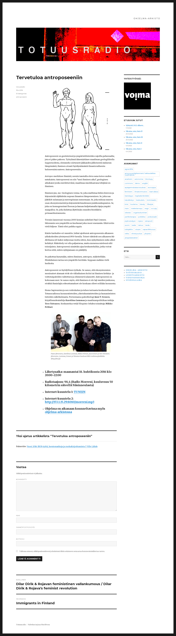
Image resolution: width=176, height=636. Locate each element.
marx (127, 208)
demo (137, 183)
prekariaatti (152, 217)
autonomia (139, 179)
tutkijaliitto (129, 229)
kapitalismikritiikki (142, 196)
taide (134, 225)
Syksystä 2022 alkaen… (135, 125)
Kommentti (21, 479)
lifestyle (150, 204)
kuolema (134, 204)
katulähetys (129, 200)
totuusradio (20, 87)
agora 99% (129, 169)
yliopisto (147, 234)
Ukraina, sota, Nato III (134, 137)
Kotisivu (20, 539)
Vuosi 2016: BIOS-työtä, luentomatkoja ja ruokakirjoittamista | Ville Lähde (62, 446)
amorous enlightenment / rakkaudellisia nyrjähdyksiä (140, 174)
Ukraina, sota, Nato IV (134, 131)
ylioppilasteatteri (131, 238)
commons (129, 183)
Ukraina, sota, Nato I (134, 149)
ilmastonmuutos (141, 192)
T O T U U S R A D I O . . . (135, 273)
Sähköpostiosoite (25, 527)
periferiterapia (130, 217)
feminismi (128, 192)
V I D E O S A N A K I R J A (135, 278)
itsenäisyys (129, 196)
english (145, 183)
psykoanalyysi (130, 221)
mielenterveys (136, 208)
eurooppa (152, 187)
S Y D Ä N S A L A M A (134, 280)
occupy (154, 208)
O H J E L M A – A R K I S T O (147, 18)
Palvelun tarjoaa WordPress (39, 625)
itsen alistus (153, 192)
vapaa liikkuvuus (149, 229)
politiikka (141, 217)
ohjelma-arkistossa (58, 412)
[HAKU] (158, 257)
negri (147, 208)
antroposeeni (21, 97)
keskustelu (140, 200)
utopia (137, 229)
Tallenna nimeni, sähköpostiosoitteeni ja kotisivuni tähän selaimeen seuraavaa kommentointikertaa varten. (62, 551)
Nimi (18, 515)
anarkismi (128, 179)
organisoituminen (140, 213)
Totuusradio (21, 625)
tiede (147, 225)
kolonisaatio (151, 200)
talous (140, 225)
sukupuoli (148, 221)
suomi (127, 225)
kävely (142, 204)
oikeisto (128, 213)
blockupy (149, 179)
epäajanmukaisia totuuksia (135, 187)
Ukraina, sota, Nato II (134, 143)
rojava (140, 221)
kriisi (126, 204)
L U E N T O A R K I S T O (135, 275)
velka (127, 234)
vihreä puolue (136, 234)
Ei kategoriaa (21, 94)
